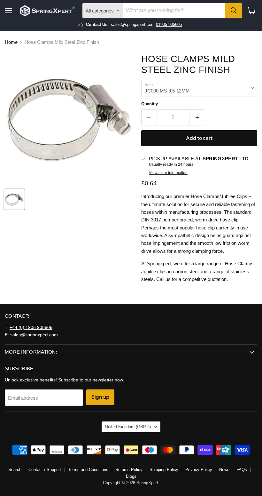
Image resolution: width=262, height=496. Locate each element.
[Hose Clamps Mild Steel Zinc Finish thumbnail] (14, 199)
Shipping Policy (164, 469)
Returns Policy (129, 469)
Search (14, 469)
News (224, 469)
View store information (168, 173)
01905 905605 (169, 24)
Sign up (100, 397)
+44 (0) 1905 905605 (31, 327)
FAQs (241, 469)
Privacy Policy (198, 469)
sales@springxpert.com (34, 334)
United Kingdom (128, 426)
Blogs (131, 476)
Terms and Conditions (88, 469)
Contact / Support (44, 469)
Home (11, 42)
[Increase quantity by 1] (197, 117)
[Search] (233, 10)
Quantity (149, 103)
